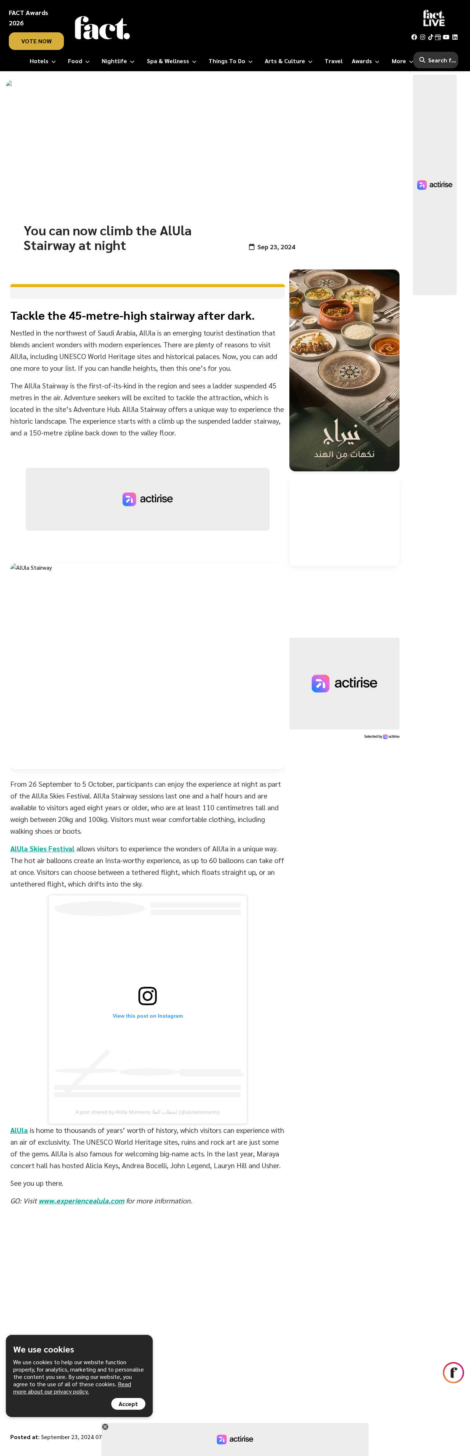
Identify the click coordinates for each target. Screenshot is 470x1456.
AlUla (19, 1130)
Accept (128, 1404)
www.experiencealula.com (81, 1200)
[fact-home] (102, 28)
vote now (36, 41)
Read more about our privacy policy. (72, 1387)
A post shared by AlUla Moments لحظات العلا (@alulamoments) (147, 1112)
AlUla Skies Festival (42, 848)
